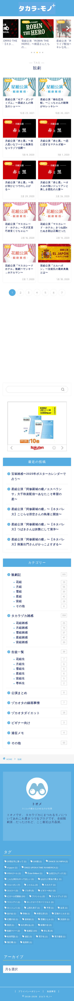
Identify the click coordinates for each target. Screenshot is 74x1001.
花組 (40, 582)
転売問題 (12, 936)
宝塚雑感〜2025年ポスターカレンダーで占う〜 (38, 476)
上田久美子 (33, 908)
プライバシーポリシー (29, 991)
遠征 (28, 936)
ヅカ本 (29, 890)
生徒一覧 (38, 652)
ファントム (38, 896)
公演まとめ (38, 693)
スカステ (50, 885)
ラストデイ (13, 902)
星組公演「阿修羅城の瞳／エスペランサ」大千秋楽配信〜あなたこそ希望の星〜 (36, 494)
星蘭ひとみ (47, 919)
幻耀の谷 (12, 919)
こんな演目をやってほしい (20, 879)
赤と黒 (48, 931)
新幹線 (29, 919)
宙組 (40, 601)
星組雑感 (40, 637)
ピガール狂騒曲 (16, 896)
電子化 (43, 936)
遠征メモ (38, 733)
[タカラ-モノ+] (37, 12)
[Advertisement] (37, 340)
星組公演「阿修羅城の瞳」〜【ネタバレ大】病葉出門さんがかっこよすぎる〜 (38, 542)
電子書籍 (59, 936)
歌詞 (10, 925)
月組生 (40, 664)
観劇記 (38, 574)
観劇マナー (13, 931)
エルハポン (13, 885)
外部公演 (42, 913)
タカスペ (12, 890)
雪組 (40, 591)
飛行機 (11, 942)
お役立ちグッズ (57, 873)
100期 (37, 861)
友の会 (11, 913)
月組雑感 (40, 627)
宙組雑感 (40, 642)
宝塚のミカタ (61, 913)
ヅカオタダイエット (38, 713)
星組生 (40, 673)
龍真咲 (27, 942)
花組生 (40, 659)
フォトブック (59, 896)
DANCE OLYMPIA (58, 861)
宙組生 (40, 678)
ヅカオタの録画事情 (38, 703)
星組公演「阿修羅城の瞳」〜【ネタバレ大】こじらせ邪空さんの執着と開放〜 (38, 512)
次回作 (64, 919)
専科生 (40, 683)
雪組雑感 (40, 632)
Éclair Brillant (35, 873)
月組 (40, 586)
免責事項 (51, 991)
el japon (12, 868)
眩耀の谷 (46, 925)
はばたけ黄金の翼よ (51, 879)
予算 (50, 908)
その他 (40, 606)
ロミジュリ (13, 908)
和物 (26, 913)
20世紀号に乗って (16, 861)
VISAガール (14, 873)
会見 (63, 908)
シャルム (32, 885)
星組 (40, 596)
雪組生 (40, 668)
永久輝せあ (27, 925)
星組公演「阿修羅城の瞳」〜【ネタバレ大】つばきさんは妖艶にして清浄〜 (38, 527)
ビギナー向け (38, 723)
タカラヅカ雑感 (38, 615)
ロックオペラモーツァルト (40, 902)
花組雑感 (40, 623)
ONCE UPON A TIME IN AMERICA (41, 868)
